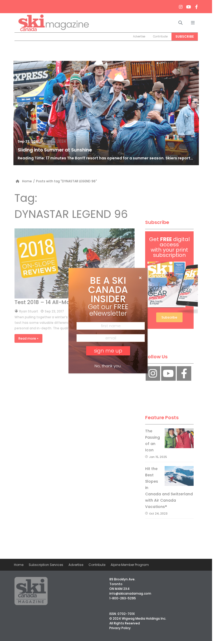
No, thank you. (108, 366)
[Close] (140, 278)
